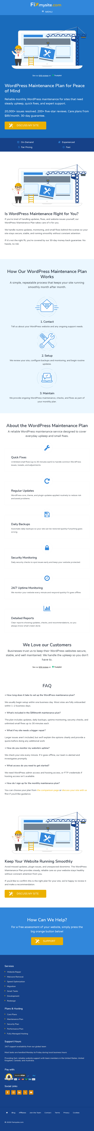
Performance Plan (15, 1029)
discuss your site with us (74, 790)
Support (49, 941)
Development (13, 996)
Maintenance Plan (15, 1019)
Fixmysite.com (47, 4)
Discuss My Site (28, 125)
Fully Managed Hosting (17, 1033)
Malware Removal (15, 976)
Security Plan (13, 1024)
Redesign (11, 1001)
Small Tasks (12, 991)
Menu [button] (49, 11)
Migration (11, 986)
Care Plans (12, 1014)
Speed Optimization (16, 981)
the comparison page (48, 790)
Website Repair (14, 972)
